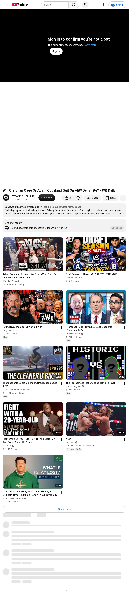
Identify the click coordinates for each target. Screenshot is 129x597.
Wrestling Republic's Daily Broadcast (60, 207)
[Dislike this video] (78, 198)
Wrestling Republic (22, 196)
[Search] (73, 4)
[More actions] (123, 198)
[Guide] (6, 5)
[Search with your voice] (85, 4)
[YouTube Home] (19, 4)
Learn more (90, 45)
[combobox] (56, 5)
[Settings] (104, 5)
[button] (64, 225)
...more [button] (120, 213)
